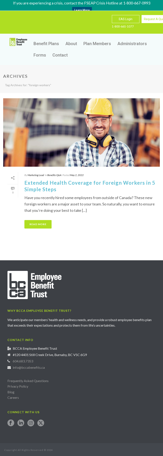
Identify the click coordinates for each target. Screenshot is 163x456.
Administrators (132, 43)
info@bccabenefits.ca (29, 367)
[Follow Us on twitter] (40, 423)
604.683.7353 (23, 361)
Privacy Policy (17, 386)
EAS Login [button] (125, 19)
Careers (13, 397)
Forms (40, 55)
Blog (10, 392)
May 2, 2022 (77, 175)
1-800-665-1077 (123, 26)
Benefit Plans (46, 43)
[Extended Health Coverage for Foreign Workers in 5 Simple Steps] (81, 132)
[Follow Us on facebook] (10, 423)
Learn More (82, 10)
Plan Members (97, 43)
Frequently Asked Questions (28, 381)
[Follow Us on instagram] (30, 423)
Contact (60, 55)
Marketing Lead (36, 175)
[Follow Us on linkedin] (20, 423)
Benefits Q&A (54, 175)
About (71, 43)
